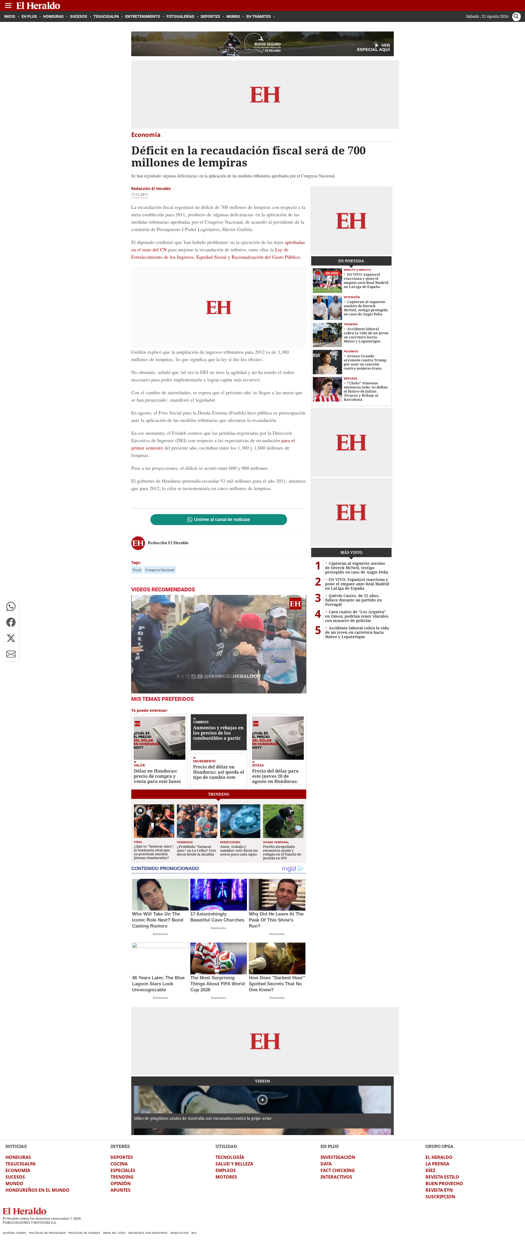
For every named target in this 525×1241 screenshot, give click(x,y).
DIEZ (430, 1170)
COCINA (119, 1164)
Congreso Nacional (159, 570)
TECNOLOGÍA (229, 1157)
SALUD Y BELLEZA (234, 1164)
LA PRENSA (437, 1164)
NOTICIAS (16, 1146)
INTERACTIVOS (336, 1177)
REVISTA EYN (439, 1190)
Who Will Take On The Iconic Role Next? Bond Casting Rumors (157, 920)
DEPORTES (121, 1157)
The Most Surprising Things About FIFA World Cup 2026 (217, 983)
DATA (326, 1164)
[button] (11, 606)
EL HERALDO (439, 1157)
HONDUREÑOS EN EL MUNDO (37, 1190)
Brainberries (160, 933)
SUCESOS (15, 1177)
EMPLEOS (225, 1170)
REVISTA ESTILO (442, 1177)
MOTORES (226, 1177)
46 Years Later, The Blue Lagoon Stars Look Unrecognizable (158, 983)
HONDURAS (18, 1157)
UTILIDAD (226, 1146)
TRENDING (122, 1177)
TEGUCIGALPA (20, 1164)
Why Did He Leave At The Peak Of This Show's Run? (276, 920)
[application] (218, 644)
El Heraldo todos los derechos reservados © (42, 1218)
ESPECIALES (122, 1170)
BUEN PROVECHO (444, 1183)
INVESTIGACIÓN (337, 1157)
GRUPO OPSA (439, 1146)
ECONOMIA (17, 1170)
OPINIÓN (120, 1183)
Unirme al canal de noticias (222, 519)
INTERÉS (120, 1146)
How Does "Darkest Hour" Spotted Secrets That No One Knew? (277, 983)
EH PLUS (329, 1146)
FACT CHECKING (337, 1170)
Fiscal (137, 570)
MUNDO (14, 1183)
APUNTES (120, 1190)
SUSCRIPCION (440, 1197)
